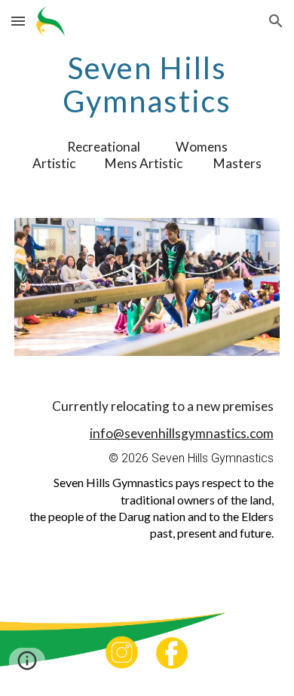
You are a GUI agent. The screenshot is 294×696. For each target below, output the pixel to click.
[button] (18, 20)
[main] (147, 84)
